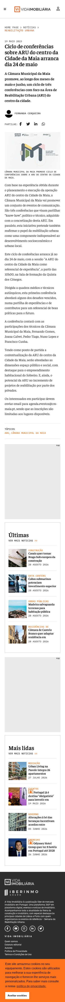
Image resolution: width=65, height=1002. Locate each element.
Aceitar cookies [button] (17, 995)
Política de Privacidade (16, 951)
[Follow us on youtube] (16, 929)
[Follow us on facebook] (7, 929)
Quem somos (11, 941)
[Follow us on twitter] (41, 929)
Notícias (29, 27)
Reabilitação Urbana (19, 30)
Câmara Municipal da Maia (28, 433)
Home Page (12, 27)
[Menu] (5, 9)
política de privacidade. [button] (31, 986)
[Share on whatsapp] (43, 124)
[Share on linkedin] (36, 124)
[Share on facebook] (20, 124)
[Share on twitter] (28, 124)
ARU (7, 433)
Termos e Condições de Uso (18, 954)
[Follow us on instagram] (24, 929)
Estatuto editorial (13, 944)
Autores (8, 948)
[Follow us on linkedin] (32, 929)
